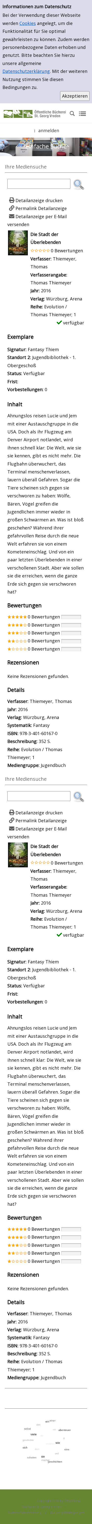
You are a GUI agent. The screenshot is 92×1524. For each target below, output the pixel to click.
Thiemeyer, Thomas (51, 701)
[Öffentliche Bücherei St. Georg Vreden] (35, 113)
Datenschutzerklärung (26, 71)
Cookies (27, 23)
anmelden (48, 130)
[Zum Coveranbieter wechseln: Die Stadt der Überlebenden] (18, 242)
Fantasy (41, 725)
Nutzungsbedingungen (67, 1512)
